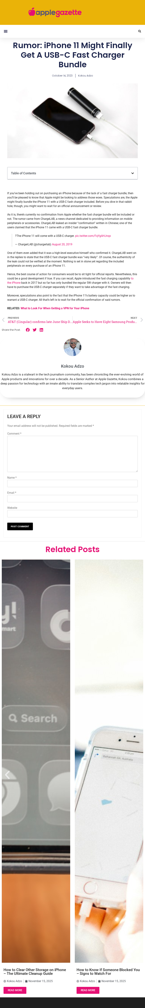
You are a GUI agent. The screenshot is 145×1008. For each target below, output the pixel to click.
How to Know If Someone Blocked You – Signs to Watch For (108, 972)
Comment (14, 433)
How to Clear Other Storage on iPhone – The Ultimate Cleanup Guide (35, 972)
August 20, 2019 (62, 244)
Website (12, 508)
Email (11, 492)
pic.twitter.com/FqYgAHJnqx (93, 236)
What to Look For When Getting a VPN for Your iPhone (55, 308)
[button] (5, 31)
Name (12, 477)
